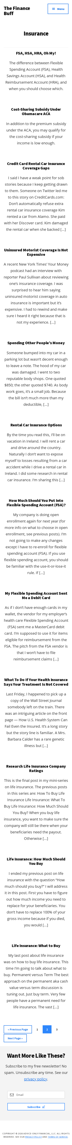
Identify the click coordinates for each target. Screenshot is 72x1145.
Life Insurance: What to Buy (36, 945)
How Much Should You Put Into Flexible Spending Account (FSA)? (36, 502)
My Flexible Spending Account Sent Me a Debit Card (36, 595)
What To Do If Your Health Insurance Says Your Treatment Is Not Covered (36, 682)
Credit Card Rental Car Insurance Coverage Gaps (36, 166)
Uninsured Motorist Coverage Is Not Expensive (36, 252)
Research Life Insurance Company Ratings (36, 768)
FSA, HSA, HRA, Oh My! (36, 53)
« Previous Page (18, 1030)
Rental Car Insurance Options (36, 424)
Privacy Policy (33, 1136)
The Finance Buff (17, 11)
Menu (60, 9)
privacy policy (35, 1078)
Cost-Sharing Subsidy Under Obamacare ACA (36, 111)
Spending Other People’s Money (36, 342)
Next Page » (15, 1039)
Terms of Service (58, 1136)
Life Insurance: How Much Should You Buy (36, 861)
